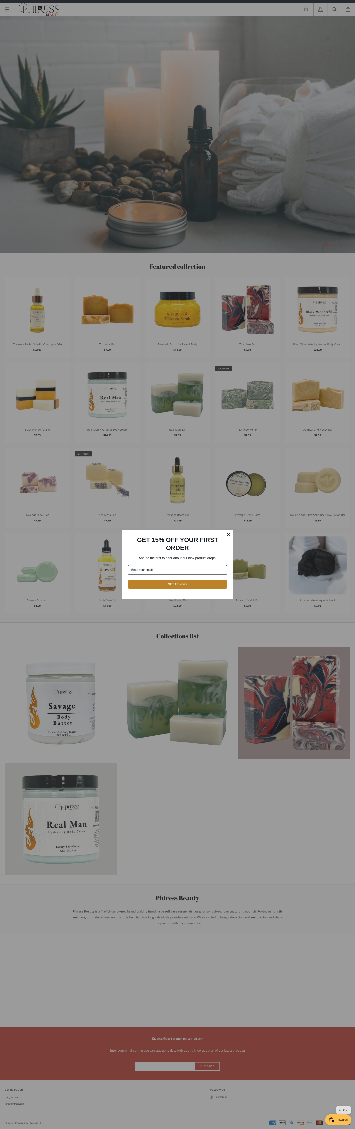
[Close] (228, 534)
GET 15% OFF (177, 584)
